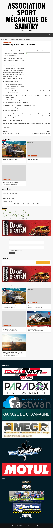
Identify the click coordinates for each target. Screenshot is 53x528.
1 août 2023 (13, 161)
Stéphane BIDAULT (7, 46)
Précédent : (11, 132)
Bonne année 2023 (7, 201)
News (10, 42)
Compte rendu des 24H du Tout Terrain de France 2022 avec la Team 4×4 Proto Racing (23, 203)
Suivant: (41, 132)
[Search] (50, 35)
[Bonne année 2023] (39, 319)
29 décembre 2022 (14, 184)
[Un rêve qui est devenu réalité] (14, 149)
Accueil (7, 42)
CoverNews (31, 525)
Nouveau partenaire (33, 159)
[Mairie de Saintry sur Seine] (26, 515)
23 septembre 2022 (15, 355)
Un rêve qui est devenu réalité (10, 159)
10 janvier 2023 (39, 161)
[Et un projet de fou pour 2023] (14, 173)
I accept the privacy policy (16, 250)
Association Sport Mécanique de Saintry (26, 15)
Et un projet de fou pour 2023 (10, 183)
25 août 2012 (14, 46)
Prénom (11, 239)
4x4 (3, 42)
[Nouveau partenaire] (39, 149)
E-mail (10, 245)
